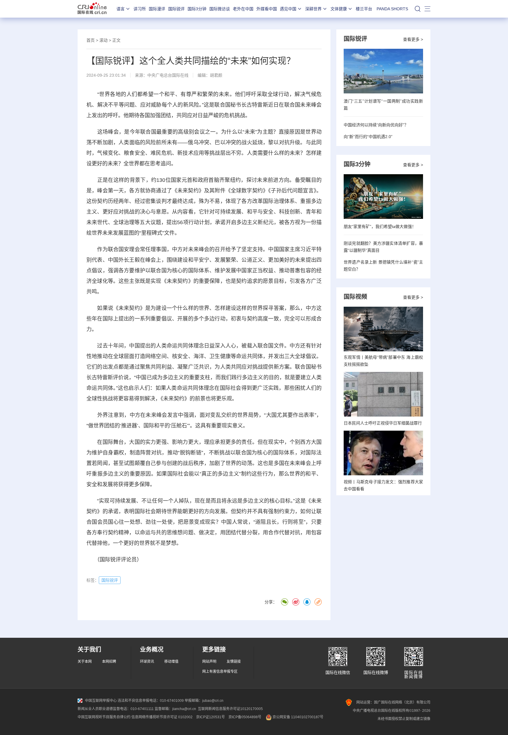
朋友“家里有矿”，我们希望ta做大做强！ (380, 226)
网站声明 (209, 662)
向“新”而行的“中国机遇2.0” (368, 136)
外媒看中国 (266, 8)
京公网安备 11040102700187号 (297, 717)
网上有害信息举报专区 (220, 671)
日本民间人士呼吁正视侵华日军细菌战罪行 (383, 423)
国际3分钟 (197, 8)
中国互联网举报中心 (101, 701)
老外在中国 (243, 8)
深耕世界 (313, 8)
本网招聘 (109, 662)
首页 (90, 40)
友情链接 (234, 662)
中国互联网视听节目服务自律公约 (104, 717)
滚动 (103, 40)
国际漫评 (157, 8)
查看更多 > (413, 39)
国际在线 (92, 9)
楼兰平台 (364, 8)
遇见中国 (288, 8)
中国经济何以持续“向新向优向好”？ (376, 124)
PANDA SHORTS (392, 8)
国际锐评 (176, 8)
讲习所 (139, 8)
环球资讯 (147, 662)
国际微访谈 (219, 8)
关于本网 (85, 662)
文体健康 (338, 8)
